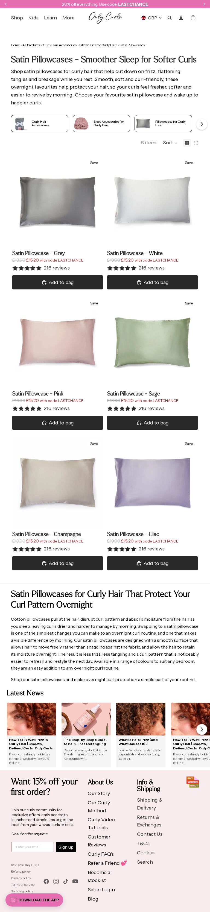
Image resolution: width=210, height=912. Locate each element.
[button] (170, 143)
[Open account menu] (181, 18)
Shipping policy (22, 891)
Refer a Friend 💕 (107, 863)
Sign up (66, 847)
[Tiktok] (65, 881)
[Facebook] (46, 881)
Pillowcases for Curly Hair (98, 45)
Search (145, 862)
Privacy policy (21, 878)
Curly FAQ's (101, 854)
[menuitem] (68, 18)
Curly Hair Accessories (60, 45)
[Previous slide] (20, 202)
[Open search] (170, 18)
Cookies (146, 853)
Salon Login (101, 890)
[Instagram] (56, 881)
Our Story (99, 793)
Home (15, 45)
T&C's (143, 843)
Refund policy (21, 871)
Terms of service (22, 884)
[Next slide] (94, 202)
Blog (93, 899)
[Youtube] (75, 881)
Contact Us (149, 834)
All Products (31, 45)
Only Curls (31, 865)
